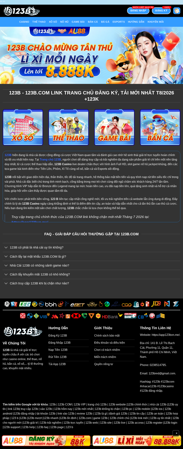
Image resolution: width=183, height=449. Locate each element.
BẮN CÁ (93, 21)
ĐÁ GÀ (105, 21)
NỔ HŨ (64, 21)
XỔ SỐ (53, 21)
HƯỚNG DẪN (136, 21)
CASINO (24, 21)
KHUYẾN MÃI (156, 21)
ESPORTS (119, 21)
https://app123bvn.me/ (166, 334)
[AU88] (46, 440)
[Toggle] (6, 248)
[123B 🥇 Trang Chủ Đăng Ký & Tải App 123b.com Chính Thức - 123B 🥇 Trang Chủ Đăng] (22, 11)
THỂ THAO (39, 21)
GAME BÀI (78, 21)
